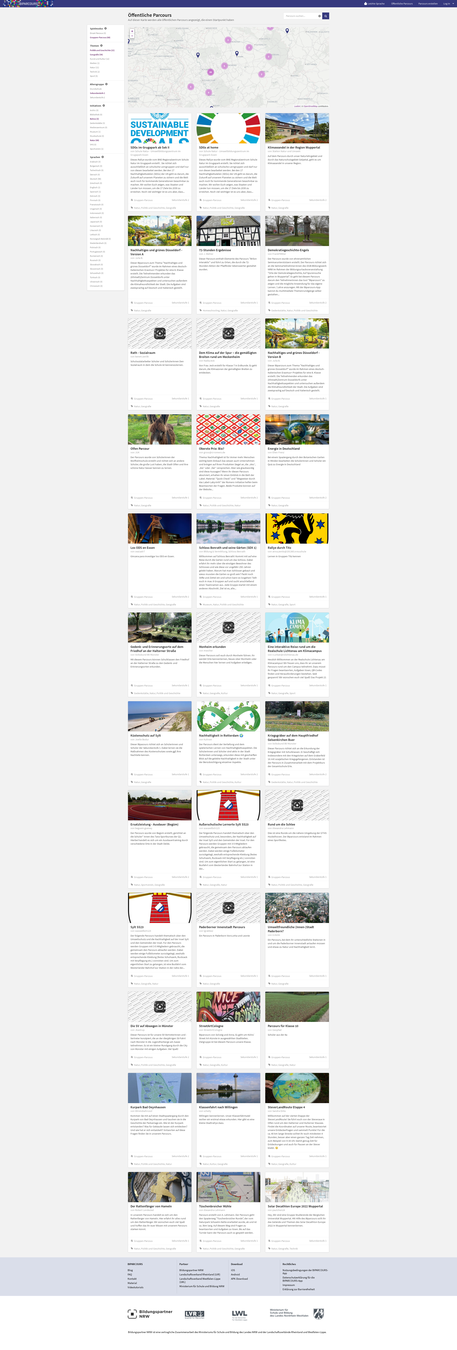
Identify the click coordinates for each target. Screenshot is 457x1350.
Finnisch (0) (95, 200)
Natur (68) (94, 140)
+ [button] (132, 31)
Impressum (289, 1285)
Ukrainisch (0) (96, 281)
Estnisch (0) (95, 196)
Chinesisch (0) (96, 286)
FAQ (130, 1274)
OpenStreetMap (310, 106)
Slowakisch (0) (96, 264)
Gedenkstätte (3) (97, 123)
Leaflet (297, 106)
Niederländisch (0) (98, 243)
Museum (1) (95, 131)
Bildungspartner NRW (191, 1270)
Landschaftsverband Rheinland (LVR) (199, 1274)
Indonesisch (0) (97, 213)
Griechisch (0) (96, 183)
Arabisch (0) (95, 161)
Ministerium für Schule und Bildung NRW (201, 1286)
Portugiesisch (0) (97, 251)
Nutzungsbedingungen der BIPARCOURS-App (305, 1272)
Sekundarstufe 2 (97, 97)
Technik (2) (95, 71)
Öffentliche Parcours (402, 3)
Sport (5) (94, 76)
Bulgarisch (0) (96, 166)
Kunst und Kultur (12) (99, 58)
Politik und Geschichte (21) (102, 50)
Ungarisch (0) (96, 208)
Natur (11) (94, 67)
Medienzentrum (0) (98, 127)
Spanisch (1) (95, 191)
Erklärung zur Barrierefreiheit (299, 1289)
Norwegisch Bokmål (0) (100, 238)
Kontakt (132, 1278)
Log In (446, 3)
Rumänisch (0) (96, 256)
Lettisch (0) (95, 234)
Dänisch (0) (95, 174)
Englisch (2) (95, 187)
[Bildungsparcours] (28, 3)
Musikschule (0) (97, 136)
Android (235, 1274)
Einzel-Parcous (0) (98, 33)
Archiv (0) (94, 110)
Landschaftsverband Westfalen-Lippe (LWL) (199, 1280)
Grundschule (96, 88)
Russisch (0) (95, 260)
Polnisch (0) (95, 247)
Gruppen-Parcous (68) (100, 37)
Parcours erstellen (428, 3)
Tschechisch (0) (97, 170)
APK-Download (239, 1278)
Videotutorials (135, 1287)
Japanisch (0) (96, 221)
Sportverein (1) (97, 148)
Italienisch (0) (96, 217)
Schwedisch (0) (97, 273)
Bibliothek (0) (96, 114)
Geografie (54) (96, 54)
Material (132, 1283)
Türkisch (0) (95, 277)
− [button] (132, 36)
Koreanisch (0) (96, 226)
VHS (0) (93, 144)
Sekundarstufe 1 (97, 93)
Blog (130, 1270)
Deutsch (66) (95, 178)
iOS (233, 1270)
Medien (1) (95, 63)
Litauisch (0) (95, 230)
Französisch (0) (97, 204)
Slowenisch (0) (96, 268)
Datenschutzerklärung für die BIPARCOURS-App (299, 1279)
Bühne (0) (94, 118)
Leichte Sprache (376, 3)
